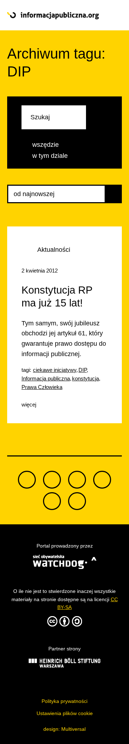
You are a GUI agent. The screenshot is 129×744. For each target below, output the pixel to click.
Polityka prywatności (64, 701)
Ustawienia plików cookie (65, 713)
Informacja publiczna (46, 378)
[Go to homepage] (53, 16)
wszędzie (45, 144)
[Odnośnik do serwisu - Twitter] (52, 480)
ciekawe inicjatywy (54, 370)
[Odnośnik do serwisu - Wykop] (52, 501)
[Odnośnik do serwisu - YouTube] (102, 480)
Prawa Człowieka (42, 387)
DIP (82, 370)
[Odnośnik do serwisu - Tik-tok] (27, 480)
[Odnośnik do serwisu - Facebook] (77, 480)
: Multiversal (64, 729)
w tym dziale (50, 155)
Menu (110, 15)
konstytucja (85, 378)
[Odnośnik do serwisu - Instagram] (77, 501)
